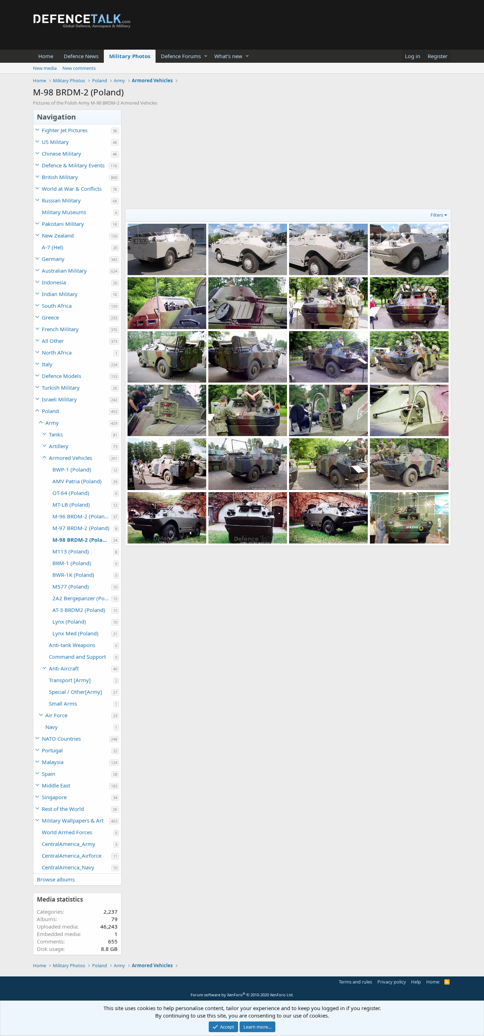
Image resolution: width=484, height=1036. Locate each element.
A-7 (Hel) (52, 247)
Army (52, 422)
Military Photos (129, 56)
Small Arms (63, 703)
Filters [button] (436, 215)
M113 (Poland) (70, 551)
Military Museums (64, 212)
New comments (79, 68)
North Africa (57, 352)
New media (45, 68)
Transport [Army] (70, 680)
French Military (60, 329)
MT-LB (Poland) (71, 504)
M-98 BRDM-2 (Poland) (81, 539)
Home (45, 56)
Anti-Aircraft (64, 668)
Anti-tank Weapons (72, 644)
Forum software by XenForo (242, 994)
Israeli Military (59, 399)
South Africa (57, 305)
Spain (48, 773)
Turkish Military (61, 387)
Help (416, 982)
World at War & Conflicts (72, 188)
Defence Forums (181, 56)
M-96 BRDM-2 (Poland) (80, 516)
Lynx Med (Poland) (75, 633)
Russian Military (61, 200)
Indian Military (60, 293)
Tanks (56, 434)
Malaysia (52, 761)
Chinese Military (61, 153)
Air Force (56, 715)
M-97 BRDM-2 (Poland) (80, 527)
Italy (47, 364)
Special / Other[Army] (75, 691)
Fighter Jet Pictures (65, 130)
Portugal (52, 750)
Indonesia (54, 282)
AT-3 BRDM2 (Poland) (78, 609)
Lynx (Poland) (69, 621)
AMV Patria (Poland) (77, 481)
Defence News (81, 56)
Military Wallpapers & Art (72, 820)
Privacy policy (391, 982)
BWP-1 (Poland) (71, 469)
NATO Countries (61, 738)
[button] (205, 56)
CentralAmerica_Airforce (71, 855)
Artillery (58, 446)
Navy (51, 726)
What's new (228, 56)
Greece (50, 317)
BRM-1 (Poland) (71, 563)
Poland (50, 410)
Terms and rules (355, 982)
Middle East (56, 785)
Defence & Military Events (73, 165)
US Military (55, 141)
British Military (60, 176)
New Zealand (58, 235)
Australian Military (64, 270)
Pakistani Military (63, 223)
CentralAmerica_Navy (68, 867)
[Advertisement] (288, 159)
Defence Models (61, 375)
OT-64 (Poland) (70, 492)
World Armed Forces (67, 832)
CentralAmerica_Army (68, 843)
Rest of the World (63, 808)
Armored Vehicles (70, 457)
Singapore (54, 797)
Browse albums (56, 879)
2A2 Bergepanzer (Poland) (81, 598)
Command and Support (77, 656)
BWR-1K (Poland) (73, 574)
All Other (53, 340)
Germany (53, 258)
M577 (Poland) (70, 586)
